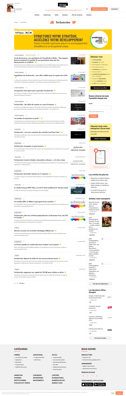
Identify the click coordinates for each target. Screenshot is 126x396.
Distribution (18, 362)
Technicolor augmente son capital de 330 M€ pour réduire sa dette (39, 272)
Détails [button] (112, 393)
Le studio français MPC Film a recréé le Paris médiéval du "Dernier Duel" (41, 188)
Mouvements (38, 380)
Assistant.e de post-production (95, 307)
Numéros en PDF (58, 380)
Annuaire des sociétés (59, 360)
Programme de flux (39, 357)
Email (91, 103)
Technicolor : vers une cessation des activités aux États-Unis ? (37, 132)
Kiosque (88, 15)
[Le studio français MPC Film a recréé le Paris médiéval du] (41, 190)
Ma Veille (55, 364)
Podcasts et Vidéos (22, 383)
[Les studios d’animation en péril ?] (41, 122)
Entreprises (38, 378)
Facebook (88, 376)
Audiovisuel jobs (57, 357)
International (58, 378)
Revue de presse (57, 369)
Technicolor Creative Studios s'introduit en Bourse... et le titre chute (39, 160)
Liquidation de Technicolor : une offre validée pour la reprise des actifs (40, 75)
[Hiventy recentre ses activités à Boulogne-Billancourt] (41, 234)
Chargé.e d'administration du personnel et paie (97, 297)
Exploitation (18, 360)
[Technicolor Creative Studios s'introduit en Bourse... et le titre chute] (41, 164)
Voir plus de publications (100, 284)
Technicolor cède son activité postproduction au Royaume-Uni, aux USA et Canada (41, 216)
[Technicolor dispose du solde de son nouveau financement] (41, 262)
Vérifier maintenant (100, 139)
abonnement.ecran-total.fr (90, 368)
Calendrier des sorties (21, 367)
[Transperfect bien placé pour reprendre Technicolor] (41, 94)
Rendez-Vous (57, 383)
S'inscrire (93, 116)
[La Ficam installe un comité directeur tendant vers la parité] (41, 248)
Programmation (19, 364)
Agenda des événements (59, 362)
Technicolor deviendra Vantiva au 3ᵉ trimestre (31, 174)
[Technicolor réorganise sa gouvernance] (41, 150)
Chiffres (55, 375)
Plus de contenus (77, 15)
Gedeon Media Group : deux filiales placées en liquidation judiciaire (100, 185)
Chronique (37, 375)
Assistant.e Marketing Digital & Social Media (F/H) (96, 318)
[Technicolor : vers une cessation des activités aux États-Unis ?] (41, 136)
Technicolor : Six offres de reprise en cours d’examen (34, 104)
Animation (18, 375)
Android (100, 384)
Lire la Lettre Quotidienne (19, 9)
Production (18, 129)
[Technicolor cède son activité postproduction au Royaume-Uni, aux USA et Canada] (41, 221)
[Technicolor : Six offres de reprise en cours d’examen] (41, 108)
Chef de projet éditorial (96, 329)
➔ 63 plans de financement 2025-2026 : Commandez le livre (63, 10)
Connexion (114, 9)
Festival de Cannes (31, 55)
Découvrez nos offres (99, 9)
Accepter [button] (119, 393)
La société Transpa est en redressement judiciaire (98, 191)
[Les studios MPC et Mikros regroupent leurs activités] (41, 205)
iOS (88, 384)
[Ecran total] (63, 5)
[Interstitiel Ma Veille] (100, 158)
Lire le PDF (17, 3)
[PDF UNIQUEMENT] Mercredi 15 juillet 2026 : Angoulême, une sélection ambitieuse (94, 269)
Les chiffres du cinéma (21, 357)
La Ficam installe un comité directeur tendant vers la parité (36, 245)
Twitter (92, 376)
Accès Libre (18, 157)
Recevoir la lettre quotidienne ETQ (91, 360)
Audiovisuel (47, 15)
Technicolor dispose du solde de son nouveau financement (36, 258)
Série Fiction (37, 360)
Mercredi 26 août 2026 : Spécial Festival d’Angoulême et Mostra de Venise (94, 206)
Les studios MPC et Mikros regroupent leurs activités (33, 202)
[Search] (87, 9)
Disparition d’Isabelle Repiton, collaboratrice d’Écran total (100, 179)
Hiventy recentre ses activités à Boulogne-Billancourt (34, 231)
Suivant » (22, 283)
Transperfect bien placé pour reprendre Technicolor (33, 91)
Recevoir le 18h (87, 357)
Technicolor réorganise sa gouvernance (29, 146)
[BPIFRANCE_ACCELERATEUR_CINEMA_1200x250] (63, 39)
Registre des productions (59, 367)
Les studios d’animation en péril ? (27, 118)
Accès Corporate (19, 55)
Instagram (96, 376)
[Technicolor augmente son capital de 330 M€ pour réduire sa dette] (41, 276)
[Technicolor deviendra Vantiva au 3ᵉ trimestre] (41, 177)
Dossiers (65, 15)
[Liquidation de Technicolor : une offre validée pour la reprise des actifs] (41, 81)
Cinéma (37, 15)
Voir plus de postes (100, 338)
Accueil (16, 22)
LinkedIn (83, 376)
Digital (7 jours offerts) (89, 366)
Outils (56, 15)
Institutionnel (20, 380)
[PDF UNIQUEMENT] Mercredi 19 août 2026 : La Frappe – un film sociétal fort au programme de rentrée (94, 224)
